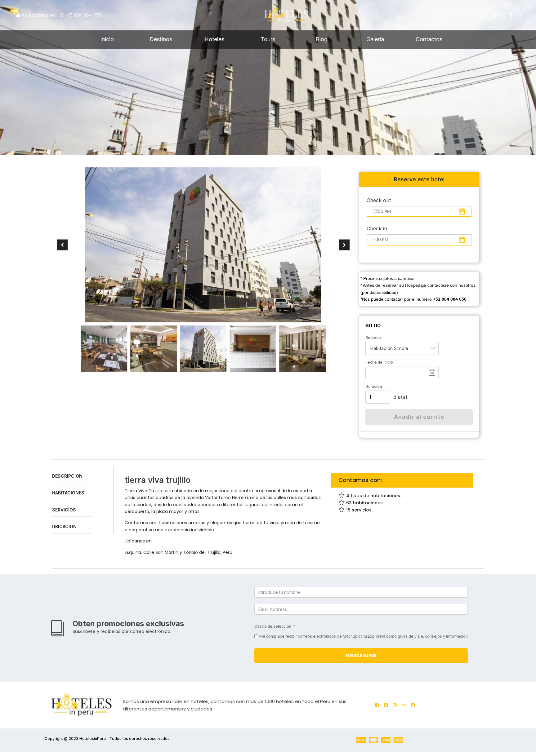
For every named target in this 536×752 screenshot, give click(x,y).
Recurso (373, 337)
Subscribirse (361, 655)
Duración (373, 386)
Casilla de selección (272, 626)
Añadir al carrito (419, 417)
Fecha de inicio (379, 362)
